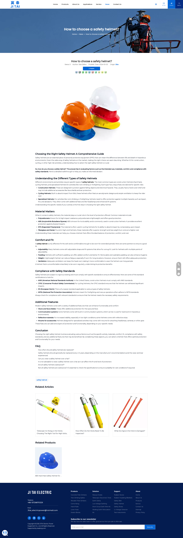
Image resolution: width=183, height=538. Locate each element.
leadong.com (41, 528)
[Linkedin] (34, 518)
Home (138, 495)
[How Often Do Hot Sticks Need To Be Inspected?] (91, 410)
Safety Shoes (118, 507)
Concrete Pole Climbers (79, 495)
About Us (139, 498)
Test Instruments (120, 512)
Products (139, 501)
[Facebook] (29, 518)
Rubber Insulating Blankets (123, 498)
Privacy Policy (140, 512)
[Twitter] (39, 518)
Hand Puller (75, 507)
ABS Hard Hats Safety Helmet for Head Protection (48, 476)
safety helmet (42, 380)
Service (138, 504)
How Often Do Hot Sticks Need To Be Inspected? (90, 432)
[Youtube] (43, 518)
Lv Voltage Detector (121, 509)
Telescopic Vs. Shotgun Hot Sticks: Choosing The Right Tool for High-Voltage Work (53, 432)
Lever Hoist (75, 509)
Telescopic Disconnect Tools (101, 498)
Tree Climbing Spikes (78, 498)
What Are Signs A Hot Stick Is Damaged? (129, 431)
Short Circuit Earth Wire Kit (101, 507)
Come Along (75, 504)
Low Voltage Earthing (99, 504)
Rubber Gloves (119, 495)
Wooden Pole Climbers (78, 501)
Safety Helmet (119, 504)
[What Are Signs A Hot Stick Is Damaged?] (130, 410)
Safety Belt (118, 501)
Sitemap (138, 509)
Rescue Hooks (97, 495)
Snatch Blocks (75, 512)
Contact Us (139, 507)
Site (117, 64)
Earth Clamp (96, 501)
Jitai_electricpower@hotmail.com (43, 510)
